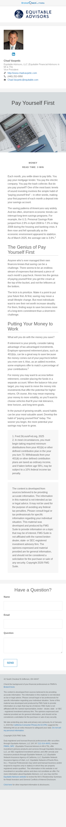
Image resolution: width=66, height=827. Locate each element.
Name (7, 596)
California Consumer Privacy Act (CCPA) (30, 725)
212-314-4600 (44, 743)
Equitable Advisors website (15, 777)
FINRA (6, 746)
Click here (8, 785)
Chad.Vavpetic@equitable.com (23, 79)
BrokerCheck (9, 687)
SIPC (12, 746)
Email (7, 615)
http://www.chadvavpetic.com (22, 73)
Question (9, 633)
